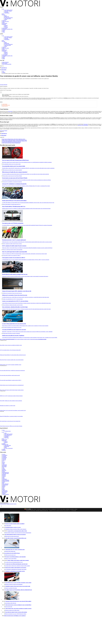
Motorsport (4, 24)
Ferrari (3, 487)
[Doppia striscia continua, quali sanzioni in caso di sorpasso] (52, 565)
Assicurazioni (4, 479)
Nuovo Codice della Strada (6, 64)
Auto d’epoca (6, 437)
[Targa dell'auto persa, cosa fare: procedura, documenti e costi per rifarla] (52, 577)
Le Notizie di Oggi (7, 431)
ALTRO (1, 33)
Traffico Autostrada (5, 62)
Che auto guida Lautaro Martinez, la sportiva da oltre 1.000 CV (10, 380)
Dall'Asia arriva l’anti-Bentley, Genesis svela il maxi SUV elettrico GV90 (14, 140)
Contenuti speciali (3, 503)
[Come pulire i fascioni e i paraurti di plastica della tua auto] (52, 536)
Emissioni (3, 493)
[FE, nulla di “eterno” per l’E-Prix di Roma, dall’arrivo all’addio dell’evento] (52, 588)
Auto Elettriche (6, 12)
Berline (3, 462)
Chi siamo (27, 510)
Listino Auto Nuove (5, 21)
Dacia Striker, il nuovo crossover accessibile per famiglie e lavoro (11, 345)
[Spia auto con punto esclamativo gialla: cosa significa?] (52, 518)
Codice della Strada (7, 18)
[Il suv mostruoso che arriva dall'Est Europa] (52, 551)
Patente (5, 15)
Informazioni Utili (5, 444)
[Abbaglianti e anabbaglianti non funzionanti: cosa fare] (52, 569)
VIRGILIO (35, 509)
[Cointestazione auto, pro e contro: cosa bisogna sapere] (52, 543)
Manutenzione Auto (5, 472)
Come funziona (4, 104)
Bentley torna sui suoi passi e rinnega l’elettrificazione (11, 142)
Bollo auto (4, 475)
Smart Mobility (4, 23)
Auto (3, 35)
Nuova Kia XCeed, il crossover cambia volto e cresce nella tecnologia (11, 359)
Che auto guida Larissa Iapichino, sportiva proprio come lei (10, 375)
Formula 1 (6, 25)
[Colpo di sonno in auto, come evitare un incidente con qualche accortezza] (52, 606)
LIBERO (32, 509)
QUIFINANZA (68, 509)
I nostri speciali (4, 28)
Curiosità (3, 56)
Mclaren (3, 489)
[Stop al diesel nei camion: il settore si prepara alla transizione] (52, 610)
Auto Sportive (4, 464)
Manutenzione (6, 16)
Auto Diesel (4, 458)
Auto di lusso (2, 130)
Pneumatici (4, 474)
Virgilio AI (4, 20)
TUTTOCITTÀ (58, 509)
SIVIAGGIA (64, 509)
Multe (3, 482)
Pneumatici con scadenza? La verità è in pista (7, 405)
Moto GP (5, 26)
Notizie (3, 22)
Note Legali (31, 510)
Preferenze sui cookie (43, 510)
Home (3, 71)
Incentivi (3, 481)
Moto (3, 13)
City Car (3, 461)
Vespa (3, 467)
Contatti (3, 31)
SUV (3, 460)
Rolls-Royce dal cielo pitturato (83, 125)
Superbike (4, 469)
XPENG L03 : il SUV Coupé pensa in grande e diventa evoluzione (11, 395)
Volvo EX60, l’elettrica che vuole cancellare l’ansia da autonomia (11, 400)
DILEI (61, 509)
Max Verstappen (5, 491)
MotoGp (3, 486)
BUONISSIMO (72, 509)
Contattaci (8, 503)
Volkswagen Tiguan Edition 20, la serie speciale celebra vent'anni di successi (13, 354)
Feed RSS (11, 503)
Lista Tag (3, 454)
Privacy (34, 510)
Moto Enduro (4, 465)
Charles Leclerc (4, 490)
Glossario (3, 443)
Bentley (6, 130)
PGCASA (49, 509)
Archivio (14, 503)
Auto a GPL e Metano (8, 10)
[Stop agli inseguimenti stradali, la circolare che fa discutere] (52, 532)
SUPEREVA (75, 509)
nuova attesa (10, 111)
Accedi (1, 7)
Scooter (3, 468)
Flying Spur (86, 124)
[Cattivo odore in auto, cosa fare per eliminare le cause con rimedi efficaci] (52, 603)
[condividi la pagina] (1, 92)
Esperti (3, 57)
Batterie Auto (4, 492)
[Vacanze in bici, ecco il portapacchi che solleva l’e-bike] (52, 529)
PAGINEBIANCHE (53, 509)
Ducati (3, 488)
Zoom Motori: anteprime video (7, 29)
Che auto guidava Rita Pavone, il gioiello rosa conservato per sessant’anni (12, 370)
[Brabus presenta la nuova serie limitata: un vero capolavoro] (52, 613)
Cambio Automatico (5, 494)
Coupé (3, 463)
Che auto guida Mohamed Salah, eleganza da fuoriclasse (11, 141)
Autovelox (4, 476)
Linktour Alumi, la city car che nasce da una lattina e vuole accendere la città (13, 410)
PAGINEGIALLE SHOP (45, 509)
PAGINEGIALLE (39, 509)
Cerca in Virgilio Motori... (4, 502)
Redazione (4, 450)
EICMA (3, 471)
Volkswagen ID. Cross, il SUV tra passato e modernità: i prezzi (10, 364)
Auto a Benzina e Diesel (8, 36)
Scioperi (5, 19)
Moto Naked (4, 466)
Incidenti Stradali (5, 484)
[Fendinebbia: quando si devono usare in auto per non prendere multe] (52, 584)
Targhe (3, 477)
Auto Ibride (6, 11)
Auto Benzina (4, 457)
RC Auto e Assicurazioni (8, 17)
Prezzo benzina (4, 63)
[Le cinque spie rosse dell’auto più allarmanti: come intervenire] (52, 562)
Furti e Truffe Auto (5, 483)
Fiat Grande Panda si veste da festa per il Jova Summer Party (10, 421)
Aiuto (47, 510)
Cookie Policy (37, 510)
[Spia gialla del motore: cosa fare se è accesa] (52, 525)
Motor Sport (4, 440)
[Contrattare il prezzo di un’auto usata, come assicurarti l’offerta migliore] (52, 595)
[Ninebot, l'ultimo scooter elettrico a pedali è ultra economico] (52, 558)
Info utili (3, 14)
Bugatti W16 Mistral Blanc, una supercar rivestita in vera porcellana (11, 416)
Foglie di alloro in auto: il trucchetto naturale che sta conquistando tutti (11, 385)
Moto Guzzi (4, 470)
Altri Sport (6, 27)
